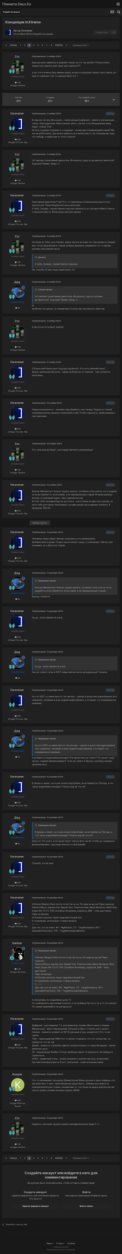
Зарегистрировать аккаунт (35, 1206)
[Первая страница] (6, 45)
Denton (17, 943)
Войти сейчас (86, 1206)
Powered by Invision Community (61, 1249)
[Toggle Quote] (36, 257)
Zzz (17, 56)
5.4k (19, 969)
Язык (49, 1243)
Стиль (59, 1243)
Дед (17, 282)
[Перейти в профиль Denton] (17, 953)
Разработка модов (43, 34)
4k (18, 308)
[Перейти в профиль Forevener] (8, 32)
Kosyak (17, 1074)
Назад (13, 45)
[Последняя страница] (66, 45)
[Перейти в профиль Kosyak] (17, 1085)
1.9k (19, 82)
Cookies (71, 1243)
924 (19, 139)
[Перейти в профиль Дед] (17, 292)
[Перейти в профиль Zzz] (17, 67)
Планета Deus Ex (16, 4)
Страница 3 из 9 (80, 45)
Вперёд (59, 45)
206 (19, 1100)
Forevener (26, 30)
